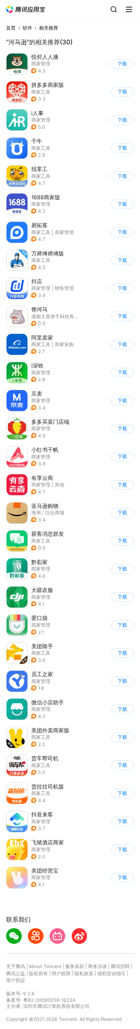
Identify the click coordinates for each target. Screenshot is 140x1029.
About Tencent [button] (45, 966)
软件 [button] (27, 28)
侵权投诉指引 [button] (111, 973)
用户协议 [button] (15, 980)
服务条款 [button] (74, 966)
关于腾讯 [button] (15, 966)
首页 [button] (11, 28)
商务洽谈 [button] (97, 966)
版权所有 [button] (38, 973)
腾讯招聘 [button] (120, 966)
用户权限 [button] (61, 973)
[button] (26, 9)
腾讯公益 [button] (15, 973)
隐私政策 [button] (83, 973)
